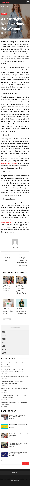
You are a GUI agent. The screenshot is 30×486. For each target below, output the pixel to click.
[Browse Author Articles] (15, 242)
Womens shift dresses (9, 163)
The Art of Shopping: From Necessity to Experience (14, 376)
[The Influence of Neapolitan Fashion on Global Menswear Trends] (4, 417)
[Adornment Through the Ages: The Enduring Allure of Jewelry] (4, 454)
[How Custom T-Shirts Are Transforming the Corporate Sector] (21, 303)
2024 (4, 335)
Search (3, 460)
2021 (4, 346)
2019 (4, 353)
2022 (4, 342)
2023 (4, 339)
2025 (4, 332)
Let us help (15, 473)
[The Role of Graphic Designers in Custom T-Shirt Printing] (8, 303)
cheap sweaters (6, 222)
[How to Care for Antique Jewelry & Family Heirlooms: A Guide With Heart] (4, 445)
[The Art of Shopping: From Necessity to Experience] (8, 280)
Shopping (4, 13)
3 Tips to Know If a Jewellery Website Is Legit (8, 258)
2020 (4, 349)
